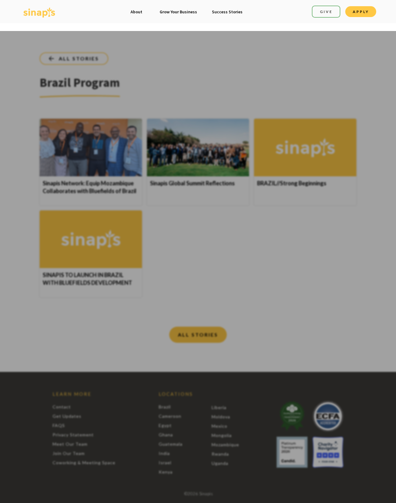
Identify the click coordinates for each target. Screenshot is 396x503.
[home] (39, 11)
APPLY (361, 11)
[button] (136, 12)
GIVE (326, 11)
